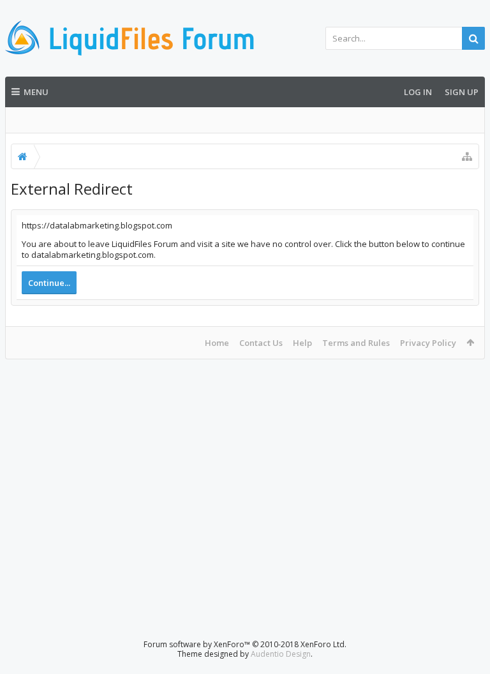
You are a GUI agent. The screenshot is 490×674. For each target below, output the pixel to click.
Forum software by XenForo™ (245, 644)
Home (217, 342)
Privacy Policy (428, 342)
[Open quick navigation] (467, 156)
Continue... (49, 282)
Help (302, 342)
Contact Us (261, 342)
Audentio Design (281, 653)
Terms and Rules (356, 342)
